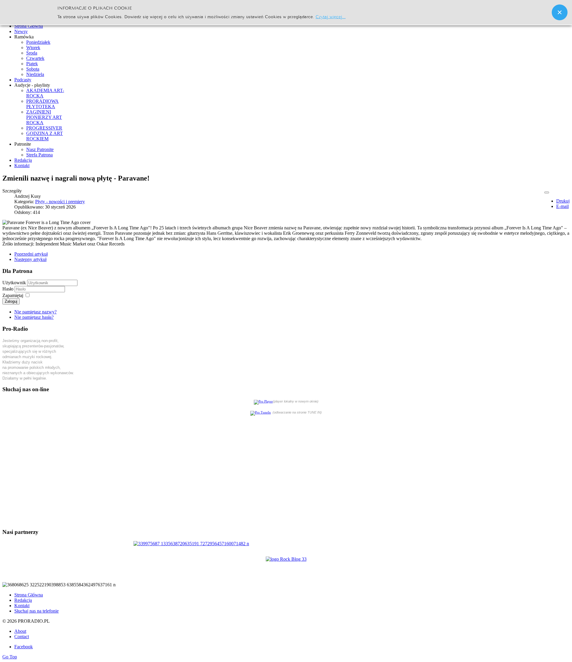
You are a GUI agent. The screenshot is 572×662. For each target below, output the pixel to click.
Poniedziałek (38, 42)
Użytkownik (14, 282)
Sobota (32, 69)
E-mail (562, 206)
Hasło (8, 288)
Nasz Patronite (40, 149)
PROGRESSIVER (44, 127)
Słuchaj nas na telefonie (36, 610)
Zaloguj (11, 301)
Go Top (9, 656)
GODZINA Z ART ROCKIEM (44, 136)
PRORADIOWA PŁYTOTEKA (42, 104)
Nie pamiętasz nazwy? (35, 311)
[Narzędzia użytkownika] (546, 192)
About (20, 631)
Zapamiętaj (12, 295)
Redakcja (23, 600)
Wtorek (33, 47)
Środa (31, 52)
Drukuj (563, 200)
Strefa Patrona (39, 154)
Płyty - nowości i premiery (60, 201)
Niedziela (35, 74)
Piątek (32, 63)
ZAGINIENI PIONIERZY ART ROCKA (44, 117)
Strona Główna (28, 594)
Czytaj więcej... (330, 16)
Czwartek (35, 58)
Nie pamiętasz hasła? (34, 317)
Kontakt (21, 605)
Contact (21, 636)
